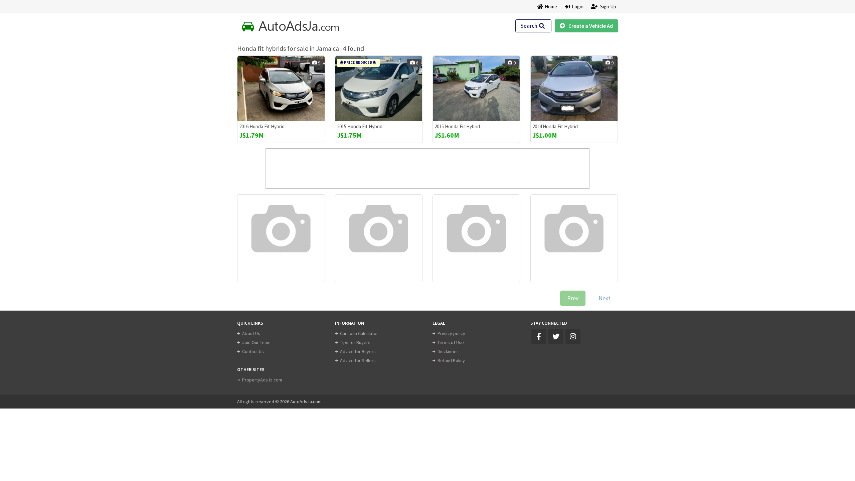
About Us (251, 333)
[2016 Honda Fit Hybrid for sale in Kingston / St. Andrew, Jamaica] (281, 88)
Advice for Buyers (358, 351)
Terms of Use (451, 342)
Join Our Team (256, 342)
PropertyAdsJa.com (262, 380)
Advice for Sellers (358, 360)
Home (551, 6)
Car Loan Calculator (359, 333)
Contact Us (253, 351)
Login (576, 6)
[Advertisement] (427, 169)
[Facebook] (538, 336)
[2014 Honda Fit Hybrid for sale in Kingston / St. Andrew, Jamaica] (574, 88)
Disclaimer (448, 351)
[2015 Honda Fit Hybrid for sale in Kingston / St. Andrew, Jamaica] (378, 88)
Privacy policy (451, 333)
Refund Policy (451, 360)
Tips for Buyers (355, 342)
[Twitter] (555, 336)
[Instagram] (572, 336)
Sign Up (607, 6)
